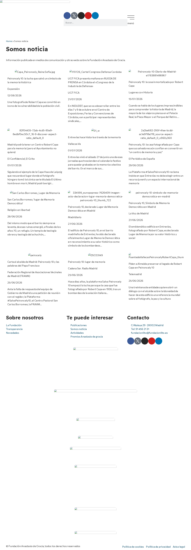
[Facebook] (67, 15)
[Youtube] (88, 15)
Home (9, 41)
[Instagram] (81, 15)
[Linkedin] (95, 15)
